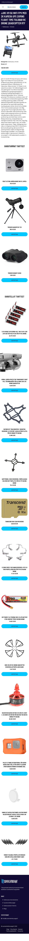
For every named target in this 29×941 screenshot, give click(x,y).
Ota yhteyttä (13, 929)
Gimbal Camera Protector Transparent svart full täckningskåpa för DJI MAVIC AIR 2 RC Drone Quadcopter (14, 381)
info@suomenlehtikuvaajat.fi (7, 2)
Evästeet (20, 929)
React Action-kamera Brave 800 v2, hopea (14, 181)
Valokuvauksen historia (10, 905)
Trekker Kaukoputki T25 (15, 227)
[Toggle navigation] (3, 7)
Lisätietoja (14, 72)
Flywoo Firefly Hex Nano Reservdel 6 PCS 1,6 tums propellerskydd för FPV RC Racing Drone (14, 569)
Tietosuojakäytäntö (11, 931)
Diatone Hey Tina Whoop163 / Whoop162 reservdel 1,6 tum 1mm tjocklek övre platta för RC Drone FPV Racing (14, 431)
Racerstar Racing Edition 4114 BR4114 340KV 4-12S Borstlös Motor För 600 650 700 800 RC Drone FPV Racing (14, 715)
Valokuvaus (6, 27)
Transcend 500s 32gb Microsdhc (14, 521)
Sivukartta (20, 931)
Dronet (12, 27)
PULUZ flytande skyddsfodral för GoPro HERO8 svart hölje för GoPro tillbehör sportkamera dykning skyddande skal (14, 764)
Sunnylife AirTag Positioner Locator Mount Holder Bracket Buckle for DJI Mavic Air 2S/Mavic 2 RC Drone (14, 814)
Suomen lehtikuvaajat (9, 903)
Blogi (5, 908)
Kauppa (24, 7)
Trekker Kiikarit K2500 (14, 273)
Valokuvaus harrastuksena (11, 900)
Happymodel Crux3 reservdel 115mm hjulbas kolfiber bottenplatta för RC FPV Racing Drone (14, 481)
